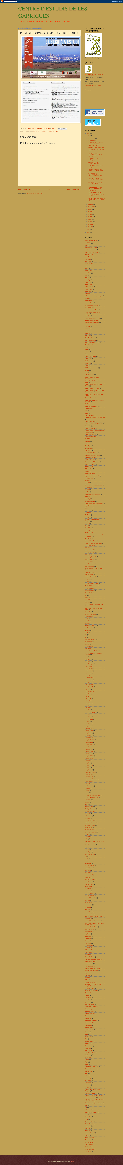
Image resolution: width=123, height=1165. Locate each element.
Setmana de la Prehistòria (91, 1066)
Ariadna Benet (88, 300)
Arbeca (87, 298)
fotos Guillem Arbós (90, 545)
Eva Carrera (88, 512)
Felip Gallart (88, 528)
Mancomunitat (88, 861)
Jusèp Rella (88, 799)
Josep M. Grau (89, 742)
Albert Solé (88, 259)
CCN (86, 372)
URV (86, 1114)
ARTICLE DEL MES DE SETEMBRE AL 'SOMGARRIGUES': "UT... (95, 174)
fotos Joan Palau (89, 554)
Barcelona (87, 333)
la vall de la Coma (89, 829)
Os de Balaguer (89, 945)
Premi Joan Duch (89, 988)
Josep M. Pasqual (89, 746)
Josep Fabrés (88, 733)
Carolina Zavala (89, 361)
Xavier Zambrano (89, 1149)
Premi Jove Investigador (91, 990)
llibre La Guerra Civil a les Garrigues (94, 841)
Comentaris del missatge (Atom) (34, 193)
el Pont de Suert (89, 478)
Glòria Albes (88, 599)
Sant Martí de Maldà (90, 1052)
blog (86, 347)
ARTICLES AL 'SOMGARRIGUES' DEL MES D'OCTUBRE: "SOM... (96, 169)
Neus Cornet (88, 936)
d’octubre (90, 204)
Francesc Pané (89, 574)
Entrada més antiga (74, 189)
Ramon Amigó (88, 1009)
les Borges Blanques (90, 832)
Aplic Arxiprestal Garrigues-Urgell (93, 296)
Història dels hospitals (90, 625)
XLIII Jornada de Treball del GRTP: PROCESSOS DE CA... (95, 184)
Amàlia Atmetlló (89, 270)
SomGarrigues (88, 1071)
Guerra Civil (88, 612)
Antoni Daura (88, 284)
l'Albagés (87, 802)
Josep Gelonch (89, 737)
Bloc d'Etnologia (89, 345)
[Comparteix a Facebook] (64, 129)
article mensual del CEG (91, 305)
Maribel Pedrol (88, 881)
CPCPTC (87, 439)
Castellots (87, 365)
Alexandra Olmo (89, 263)
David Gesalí (88, 448)
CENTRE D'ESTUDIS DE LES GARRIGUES (95, 75)
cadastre (87, 351)
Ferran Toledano (89, 532)
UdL (86, 1107)
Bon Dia (87, 349)
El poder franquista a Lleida (92, 476)
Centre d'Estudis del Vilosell (92, 388)
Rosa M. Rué (88, 1043)
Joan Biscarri (88, 682)
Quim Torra (88, 999)
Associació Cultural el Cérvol (92, 318)
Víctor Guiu (88, 1126)
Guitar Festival (89, 616)
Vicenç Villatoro (89, 1123)
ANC (86, 275)
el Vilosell (87, 482)
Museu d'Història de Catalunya (93, 921)
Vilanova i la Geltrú (90, 1133)
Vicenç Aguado (89, 1121)
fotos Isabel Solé (89, 550)
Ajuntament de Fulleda (91, 247)
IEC (86, 635)
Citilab (86, 413)
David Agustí (88, 446)
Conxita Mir (88, 426)
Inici (49, 189)
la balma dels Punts (90, 811)
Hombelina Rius (89, 628)
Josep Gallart (88, 735)
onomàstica (88, 943)
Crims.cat (87, 441)
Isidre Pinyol (88, 661)
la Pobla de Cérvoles (90, 823)
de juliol (90, 211)
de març (90, 221)
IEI (85, 637)
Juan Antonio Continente (91, 779)
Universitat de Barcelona (91, 1110)
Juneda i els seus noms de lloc (93, 795)
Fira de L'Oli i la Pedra (90, 541)
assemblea (88, 315)
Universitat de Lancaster (91, 1112)
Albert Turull (88, 261)
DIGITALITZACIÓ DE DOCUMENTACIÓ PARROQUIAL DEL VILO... (95, 164)
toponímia (87, 1085)
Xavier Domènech (89, 1144)
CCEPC (87, 370)
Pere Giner (87, 973)
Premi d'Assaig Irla (90, 982)
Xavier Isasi (88, 1146)
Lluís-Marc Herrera (90, 854)
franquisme (88, 579)
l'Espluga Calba (89, 806)
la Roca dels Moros (90, 825)
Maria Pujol (88, 877)
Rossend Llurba (89, 1050)
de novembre (91, 140)
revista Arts (88, 1036)
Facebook (87, 523)
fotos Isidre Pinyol (89, 552)
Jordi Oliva (87, 710)
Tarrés (86, 1075)
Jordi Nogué (88, 707)
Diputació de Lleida (90, 464)
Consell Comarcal (89, 421)
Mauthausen (88, 888)
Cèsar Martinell (89, 408)
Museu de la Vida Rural (91, 927)
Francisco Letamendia (90, 576)
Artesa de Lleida (89, 303)
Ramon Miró (88, 1016)
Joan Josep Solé (89, 691)
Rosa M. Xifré (88, 1046)
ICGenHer (87, 630)
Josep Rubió (88, 770)
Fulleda (87, 581)
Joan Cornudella (89, 687)
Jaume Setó (88, 675)
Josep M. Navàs (89, 744)
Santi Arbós (88, 1055)
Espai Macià (88, 505)
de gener (90, 226)
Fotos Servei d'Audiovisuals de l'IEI (94, 568)
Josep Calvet (88, 726)
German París (88, 593)
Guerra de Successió (90, 614)
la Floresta (87, 813)
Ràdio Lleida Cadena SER (91, 1006)
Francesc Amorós (89, 572)
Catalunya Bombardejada (91, 368)
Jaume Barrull (88, 668)
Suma (86, 1073)
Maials (86, 858)
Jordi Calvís (88, 705)
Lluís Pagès (88, 851)
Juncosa (87, 790)
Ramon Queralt (89, 1022)
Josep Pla (87, 763)
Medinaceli (87, 891)
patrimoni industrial (90, 966)
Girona (86, 597)
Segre (86, 1062)
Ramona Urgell (89, 1027)
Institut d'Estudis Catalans (92, 651)
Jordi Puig (87, 714)
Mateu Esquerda (89, 886)
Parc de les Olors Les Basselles (93, 959)
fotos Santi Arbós (89, 566)
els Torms (87, 489)
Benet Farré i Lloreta (90, 338)
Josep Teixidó (88, 774)
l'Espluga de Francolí (90, 809)
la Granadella (88, 816)
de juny (90, 214)
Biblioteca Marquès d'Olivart (92, 342)
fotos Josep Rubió (89, 559)
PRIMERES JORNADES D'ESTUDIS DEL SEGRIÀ (95, 179)
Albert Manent (88, 257)
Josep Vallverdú (89, 776)
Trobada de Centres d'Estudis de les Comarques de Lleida (94, 1096)
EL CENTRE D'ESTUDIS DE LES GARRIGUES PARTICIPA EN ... (95, 144)
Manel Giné (88, 863)
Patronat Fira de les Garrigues (93, 968)
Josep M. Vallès (89, 758)
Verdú (86, 1119)
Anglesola (87, 277)
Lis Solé (87, 834)
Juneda (87, 793)
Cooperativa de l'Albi (90, 428)
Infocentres (88, 648)
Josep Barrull (88, 723)
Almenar (87, 266)
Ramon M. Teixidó (89, 1011)
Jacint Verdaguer (89, 664)
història (87, 623)
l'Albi (86, 804)
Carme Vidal (88, 358)
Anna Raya (88, 280)
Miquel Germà (88, 902)
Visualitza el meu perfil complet (93, 85)
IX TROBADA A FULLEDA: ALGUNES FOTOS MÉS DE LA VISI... (96, 194)
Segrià (86, 1064)
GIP (86, 595)
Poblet (86, 980)
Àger (86, 245)
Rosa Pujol (88, 1048)
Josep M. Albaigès (90, 740)
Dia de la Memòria (89, 459)
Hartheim (87, 621)
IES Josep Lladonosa (90, 639)
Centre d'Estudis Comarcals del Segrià (48, 131)
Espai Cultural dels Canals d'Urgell (94, 503)
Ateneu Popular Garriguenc (92, 322)
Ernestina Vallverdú (90, 501)
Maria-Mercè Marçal (90, 879)
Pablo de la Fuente (90, 950)
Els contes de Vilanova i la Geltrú (93, 485)
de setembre (91, 206)
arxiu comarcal (89, 307)
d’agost (90, 209)
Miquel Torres (88, 905)
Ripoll (86, 1039)
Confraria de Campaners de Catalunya (95, 417)
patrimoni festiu (89, 964)
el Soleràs (87, 480)
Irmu (86, 657)
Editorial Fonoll (89, 466)
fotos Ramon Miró (89, 564)
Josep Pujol (88, 767)
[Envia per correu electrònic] (59, 129)
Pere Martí (87, 975)
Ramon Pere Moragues (91, 1020)
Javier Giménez (89, 677)
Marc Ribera (88, 872)
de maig (90, 216)
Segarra (87, 1059)
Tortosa (87, 1087)
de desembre (91, 138)
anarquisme (88, 273)
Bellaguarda (88, 335)
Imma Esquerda (89, 646)
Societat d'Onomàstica (91, 1069)
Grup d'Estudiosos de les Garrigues (94, 604)
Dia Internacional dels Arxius (92, 462)
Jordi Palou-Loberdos (90, 712)
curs (86, 443)
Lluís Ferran (88, 847)
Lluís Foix (87, 849)
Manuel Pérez (88, 868)
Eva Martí (87, 515)
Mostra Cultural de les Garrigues (93, 916)
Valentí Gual (88, 1117)
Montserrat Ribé (89, 914)
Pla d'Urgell (88, 977)
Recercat (87, 1032)
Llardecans (88, 836)
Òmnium (87, 941)
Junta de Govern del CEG (91, 797)
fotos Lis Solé (88, 561)
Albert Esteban (89, 254)
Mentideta (87, 900)
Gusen (86, 618)
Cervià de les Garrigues (91, 406)
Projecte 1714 (88, 993)
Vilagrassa (87, 1130)
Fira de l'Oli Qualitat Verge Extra (93, 543)
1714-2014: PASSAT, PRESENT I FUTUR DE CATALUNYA (95, 155)
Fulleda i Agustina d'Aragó (91, 583)
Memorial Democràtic (90, 898)
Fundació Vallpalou (90, 588)
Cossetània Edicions (90, 436)
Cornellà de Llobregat (90, 434)
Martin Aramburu (89, 884)
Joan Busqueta (89, 684)
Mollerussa (88, 907)
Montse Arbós (88, 911)
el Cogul (87, 471)
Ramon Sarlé (88, 1025)
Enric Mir (87, 496)
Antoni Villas (88, 291)
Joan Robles (88, 698)
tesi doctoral (88, 1080)
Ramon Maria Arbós (90, 1013)
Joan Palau (88, 693)
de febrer (90, 224)
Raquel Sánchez (89, 1029)
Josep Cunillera (89, 730)
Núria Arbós (88, 938)
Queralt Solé (88, 997)
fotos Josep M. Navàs (90, 557)
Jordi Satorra (88, 717)
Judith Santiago (89, 786)
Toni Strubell (88, 1082)
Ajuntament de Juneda (91, 250)
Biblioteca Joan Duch (90, 340)
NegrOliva (87, 934)
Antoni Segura (88, 289)
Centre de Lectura (89, 398)
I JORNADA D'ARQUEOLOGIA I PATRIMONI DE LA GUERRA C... (96, 200)
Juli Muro (87, 788)
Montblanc (87, 909)
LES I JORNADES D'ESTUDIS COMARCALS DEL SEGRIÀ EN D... (96, 149)
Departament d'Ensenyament (92, 455)
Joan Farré (87, 689)
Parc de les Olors (89, 957)
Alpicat (35, 131)
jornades (87, 721)
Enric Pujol (88, 499)
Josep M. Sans (89, 751)
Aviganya (87, 328)
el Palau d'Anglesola (90, 473)
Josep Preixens (89, 765)
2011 (88, 232)
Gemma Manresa (89, 590)
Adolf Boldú (88, 243)
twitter (86, 1105)
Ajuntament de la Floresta (91, 252)
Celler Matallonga (89, 374)
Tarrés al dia (88, 1078)
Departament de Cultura (91, 457)
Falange (87, 525)
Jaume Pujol (88, 673)
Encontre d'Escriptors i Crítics (92, 494)
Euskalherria (88, 510)
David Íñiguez (88, 450)
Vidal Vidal (87, 1128)
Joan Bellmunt (88, 680)
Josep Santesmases (90, 772)
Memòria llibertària (89, 895)
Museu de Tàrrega (89, 929)
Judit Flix (87, 783)
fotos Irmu (87, 547)
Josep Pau (87, 760)
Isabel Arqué (88, 659)
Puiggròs (87, 995)
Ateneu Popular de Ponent (92, 320)
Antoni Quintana (89, 286)
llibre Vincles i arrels (90, 845)
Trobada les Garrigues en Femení (93, 1103)
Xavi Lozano (88, 1140)
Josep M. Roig (88, 749)
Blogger (72, 1161)
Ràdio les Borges (89, 1004)
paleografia (88, 954)
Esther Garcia (88, 508)
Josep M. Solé (88, 753)
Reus (86, 1034)
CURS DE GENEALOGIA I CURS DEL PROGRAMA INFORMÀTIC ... (95, 189)
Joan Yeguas (88, 703)
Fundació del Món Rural (91, 586)
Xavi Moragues (89, 1142)
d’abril (90, 219)
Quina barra (88, 1002)
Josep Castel (88, 728)
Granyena (87, 602)
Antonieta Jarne (89, 293)
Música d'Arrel (88, 931)
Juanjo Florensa (89, 781)
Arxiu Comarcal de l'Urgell (91, 310)
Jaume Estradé (89, 670)
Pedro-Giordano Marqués (91, 970)
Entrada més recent (25, 189)
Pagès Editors (88, 952)
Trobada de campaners (91, 1093)
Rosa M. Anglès (89, 1041)
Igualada (87, 644)
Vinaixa (87, 1135)
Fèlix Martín (88, 530)
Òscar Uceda (88, 947)
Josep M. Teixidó (89, 756)
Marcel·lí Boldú (89, 875)
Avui (86, 331)
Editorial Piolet (88, 469)
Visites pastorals (89, 1137)
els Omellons (88, 487)
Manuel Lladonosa (89, 865)
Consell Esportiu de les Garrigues (93, 423)
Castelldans (88, 363)
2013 (88, 136)
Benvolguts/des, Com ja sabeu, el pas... (95, 159)
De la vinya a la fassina (91, 452)
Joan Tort (87, 700)
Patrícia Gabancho (90, 961)
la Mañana (87, 818)
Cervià (86, 404)
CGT (86, 410)
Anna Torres (88, 282)
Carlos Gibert (88, 354)
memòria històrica (89, 893)
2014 (88, 133)
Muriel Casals (88, 918)
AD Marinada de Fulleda (91, 240)
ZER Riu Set (88, 1151)
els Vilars (87, 492)
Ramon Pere (88, 1018)
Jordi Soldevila (89, 719)
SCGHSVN (88, 1057)
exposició (87, 517)
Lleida (86, 839)
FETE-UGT (88, 538)
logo (86, 856)
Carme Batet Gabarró (90, 356)
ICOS (86, 632)
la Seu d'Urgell (88, 827)
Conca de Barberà (89, 415)
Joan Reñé (87, 696)
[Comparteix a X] (62, 129)
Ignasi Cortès (88, 641)
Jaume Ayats (88, 666)
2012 (88, 230)
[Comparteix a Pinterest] (66, 129)
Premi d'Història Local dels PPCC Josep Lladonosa (93, 985)
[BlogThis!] (61, 129)
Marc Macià (88, 870)
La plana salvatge (89, 820)
